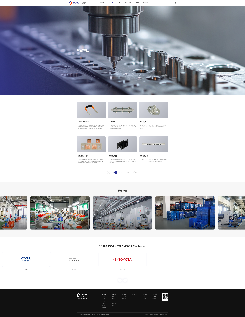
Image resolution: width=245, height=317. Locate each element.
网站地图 (146, 314)
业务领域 (110, 3)
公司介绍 (103, 296)
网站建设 (162, 314)
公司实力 (103, 303)
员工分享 (124, 298)
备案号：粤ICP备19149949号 (103, 314)
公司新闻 (124, 296)
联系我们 (145, 3)
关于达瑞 (102, 3)
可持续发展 (104, 307)
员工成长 (144, 296)
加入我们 (144, 301)
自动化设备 (114, 303)
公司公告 (124, 301)
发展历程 (103, 301)
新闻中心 (119, 3)
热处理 (113, 305)
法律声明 (157, 314)
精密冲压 (113, 301)
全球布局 (103, 305)
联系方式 (154, 296)
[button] (97, 213)
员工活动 (144, 298)
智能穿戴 (113, 298)
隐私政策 (152, 314)
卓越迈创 (166, 314)
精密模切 (113, 296)
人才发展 (137, 3)
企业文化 (103, 298)
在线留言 (154, 298)
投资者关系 (128, 3)
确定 (136, 172)
